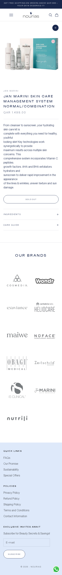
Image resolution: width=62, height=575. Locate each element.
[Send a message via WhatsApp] (56, 569)
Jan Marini (11, 91)
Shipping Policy (12, 504)
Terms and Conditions (16, 510)
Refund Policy (11, 498)
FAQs (6, 457)
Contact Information (15, 516)
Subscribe (14, 554)
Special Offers (11, 475)
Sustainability (11, 469)
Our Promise (10, 463)
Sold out (30, 199)
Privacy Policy (11, 492)
